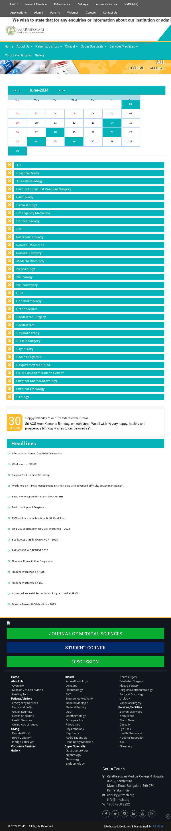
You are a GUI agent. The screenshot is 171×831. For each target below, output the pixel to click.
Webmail (73, 12)
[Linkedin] (133, 813)
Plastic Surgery (28, 341)
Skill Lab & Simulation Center (40, 373)
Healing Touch (21, 694)
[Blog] (151, 813)
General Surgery (29, 253)
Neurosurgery (27, 285)
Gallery (82, 4)
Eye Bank (125, 729)
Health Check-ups (131, 733)
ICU (122, 742)
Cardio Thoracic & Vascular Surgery (43, 189)
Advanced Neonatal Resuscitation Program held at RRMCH (46, 593)
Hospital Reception (132, 737)
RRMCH (158, 826)
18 (55, 132)
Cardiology (24, 197)
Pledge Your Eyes (23, 742)
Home (14, 4)
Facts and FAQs (22, 707)
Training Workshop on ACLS (28, 572)
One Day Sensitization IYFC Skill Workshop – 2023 (41, 528)
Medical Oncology (30, 261)
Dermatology (26, 205)
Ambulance (127, 716)
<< (15, 90)
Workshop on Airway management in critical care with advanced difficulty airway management (67, 485)
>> (63, 90)
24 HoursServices (131, 711)
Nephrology (25, 269)
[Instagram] (124, 813)
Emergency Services (25, 703)
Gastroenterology (29, 237)
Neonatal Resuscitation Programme (32, 561)
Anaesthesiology (29, 181)
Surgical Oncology (30, 389)
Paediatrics (25, 325)
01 (130, 104)
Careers (91, 12)
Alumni (38, 12)
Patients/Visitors (47, 46)
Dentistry (71, 685)
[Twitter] (115, 813)
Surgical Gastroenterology (36, 381)
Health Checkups (23, 716)
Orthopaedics (26, 309)
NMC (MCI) (131, 4)
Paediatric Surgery (31, 317)
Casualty (125, 724)
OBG (19, 293)
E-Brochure (61, 4)
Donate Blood (21, 733)
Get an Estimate (22, 711)
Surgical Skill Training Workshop (31, 475)
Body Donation (21, 737)
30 (17, 150)
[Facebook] (106, 813)
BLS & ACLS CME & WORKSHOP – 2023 (35, 539)
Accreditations (105, 4)
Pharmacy (126, 746)
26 (74, 141)
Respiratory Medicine (33, 365)
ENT (19, 229)
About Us (23, 46)
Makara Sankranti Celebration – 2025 (34, 604)
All (18, 165)
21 (112, 132)
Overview (18, 685)
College (157, 68)
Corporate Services (18, 55)
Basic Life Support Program (28, 507)
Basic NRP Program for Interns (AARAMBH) (37, 496)
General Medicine (30, 245)
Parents (55, 12)
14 (112, 122)
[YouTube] (142, 813)
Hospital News (27, 173)
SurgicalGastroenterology (136, 690)
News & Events (35, 4)
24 (36, 141)
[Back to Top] (168, 816)
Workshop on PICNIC (24, 464)
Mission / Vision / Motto (27, 690)
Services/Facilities (123, 46)
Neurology (24, 277)
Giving (15, 729)
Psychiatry (24, 349)
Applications (18, 12)
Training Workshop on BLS (27, 582)
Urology (22, 397)
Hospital (136, 68)
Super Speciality (92, 46)
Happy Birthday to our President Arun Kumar (56, 418)
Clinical (70, 46)
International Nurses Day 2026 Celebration (37, 453)
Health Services (22, 720)
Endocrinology (27, 221)
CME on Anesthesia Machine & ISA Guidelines (38, 518)
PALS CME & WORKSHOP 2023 (30, 550)
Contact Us (110, 12)
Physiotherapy (27, 333)
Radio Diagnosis (29, 357)
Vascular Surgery (130, 703)
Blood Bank (127, 720)
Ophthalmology (28, 301)
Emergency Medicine (33, 213)
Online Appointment (25, 724)
